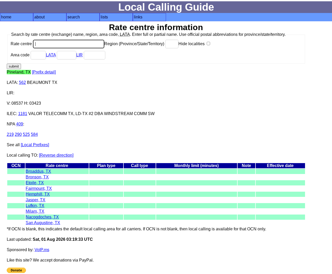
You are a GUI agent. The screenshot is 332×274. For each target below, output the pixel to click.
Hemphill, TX (38, 194)
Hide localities (192, 44)
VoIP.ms (41, 250)
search (73, 17)
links (138, 17)
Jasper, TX (35, 200)
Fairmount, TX (39, 188)
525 (26, 134)
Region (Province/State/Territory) (134, 44)
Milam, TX (35, 211)
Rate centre (22, 44)
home (6, 17)
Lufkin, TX (35, 205)
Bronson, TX (37, 177)
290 (18, 134)
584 (34, 134)
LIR (79, 55)
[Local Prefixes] (35, 145)
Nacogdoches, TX (42, 217)
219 (10, 134)
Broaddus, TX (38, 171)
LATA (51, 55)
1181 (22, 113)
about (39, 17)
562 (22, 82)
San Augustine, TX (43, 222)
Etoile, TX (35, 183)
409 (19, 124)
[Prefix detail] (44, 72)
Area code (21, 55)
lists (104, 17)
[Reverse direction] (56, 155)
